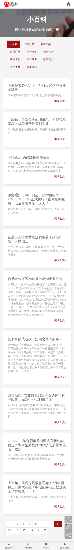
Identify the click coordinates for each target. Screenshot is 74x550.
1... (10, 524)
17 (24, 530)
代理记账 (29, 44)
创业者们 (32, 51)
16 (16, 530)
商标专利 (15, 59)
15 (9, 530)
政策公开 (48, 59)
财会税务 (48, 51)
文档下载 (15, 66)
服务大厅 (9, 547)
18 (31, 530)
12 (50, 524)
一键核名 (27, 547)
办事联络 (32, 66)
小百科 (46, 547)
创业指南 (45, 44)
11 (43, 524)
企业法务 (32, 59)
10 (36, 524)
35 (45, 530)
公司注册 (15, 51)
